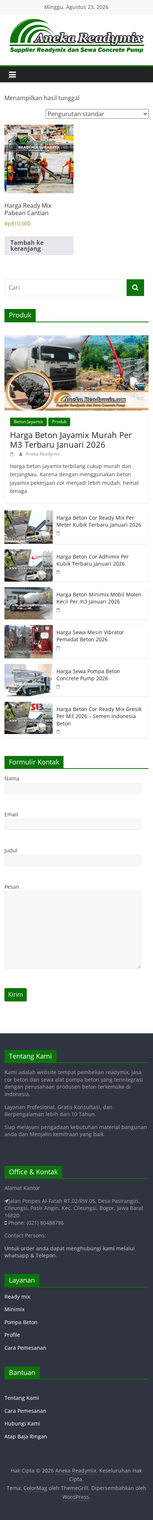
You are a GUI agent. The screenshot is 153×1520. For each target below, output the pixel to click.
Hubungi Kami (22, 1423)
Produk (59, 421)
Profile (12, 1334)
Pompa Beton (21, 1322)
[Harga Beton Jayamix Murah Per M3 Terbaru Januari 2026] (76, 339)
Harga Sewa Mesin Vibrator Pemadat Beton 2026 (90, 636)
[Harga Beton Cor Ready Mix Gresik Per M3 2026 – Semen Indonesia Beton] (28, 705)
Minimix (14, 1309)
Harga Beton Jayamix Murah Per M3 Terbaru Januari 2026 (71, 439)
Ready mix (17, 1296)
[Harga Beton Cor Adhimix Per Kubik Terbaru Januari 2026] (28, 553)
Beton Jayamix (28, 421)
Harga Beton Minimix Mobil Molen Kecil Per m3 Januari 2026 (98, 598)
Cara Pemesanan (25, 1347)
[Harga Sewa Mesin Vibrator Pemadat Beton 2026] (28, 628)
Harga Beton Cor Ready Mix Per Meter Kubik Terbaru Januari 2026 (98, 521)
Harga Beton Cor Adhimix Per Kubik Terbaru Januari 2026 (92, 560)
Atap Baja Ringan (25, 1436)
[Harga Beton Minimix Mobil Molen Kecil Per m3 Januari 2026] (28, 591)
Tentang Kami (21, 1397)
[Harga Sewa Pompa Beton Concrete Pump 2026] (28, 667)
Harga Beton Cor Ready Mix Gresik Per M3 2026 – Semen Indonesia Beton (98, 716)
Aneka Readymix (43, 454)
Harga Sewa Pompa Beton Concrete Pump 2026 (88, 675)
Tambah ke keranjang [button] (26, 245)
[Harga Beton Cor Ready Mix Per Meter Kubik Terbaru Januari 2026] (28, 514)
